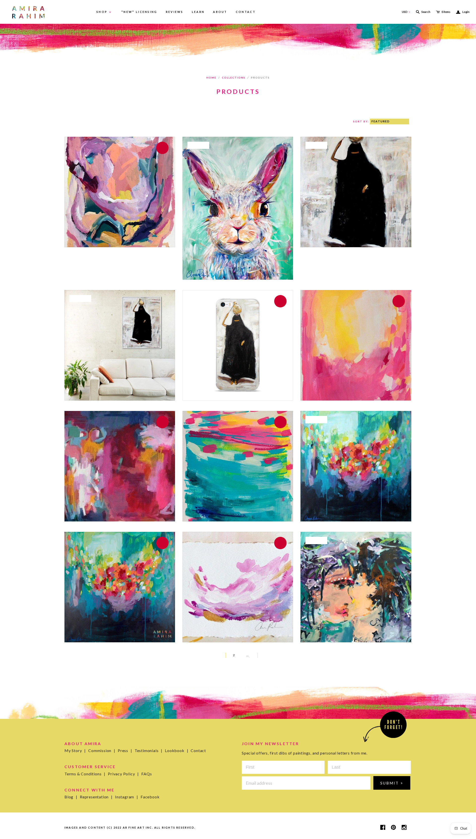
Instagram (126, 796)
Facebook (150, 796)
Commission (101, 750)
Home (211, 77)
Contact (198, 750)
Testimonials (148, 750)
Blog (70, 796)
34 (253, 655)
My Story (75, 750)
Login (463, 11)
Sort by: (361, 121)
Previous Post (214, 655)
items (446, 11)
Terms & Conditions (84, 773)
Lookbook (176, 750)
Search (425, 11)
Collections (233, 77)
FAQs (146, 773)
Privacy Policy (123, 773)
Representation (96, 796)
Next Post (266, 655)
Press (125, 750)
